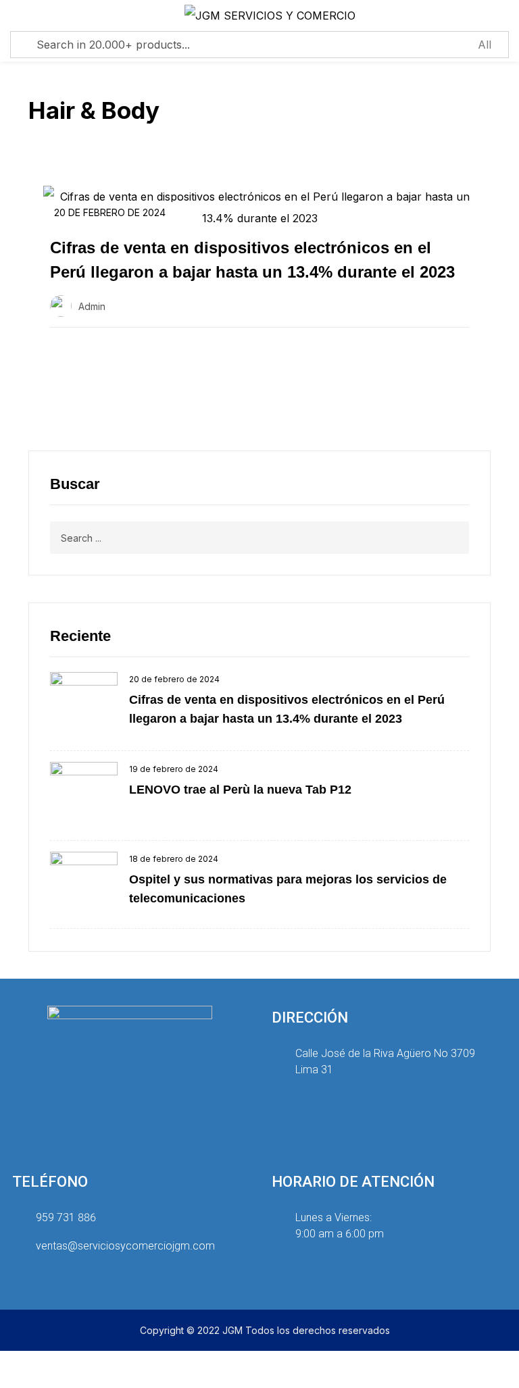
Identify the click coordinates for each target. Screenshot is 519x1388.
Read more (94, 360)
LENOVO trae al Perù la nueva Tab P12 (240, 789)
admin (91, 306)
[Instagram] (334, 1272)
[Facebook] (371, 1272)
